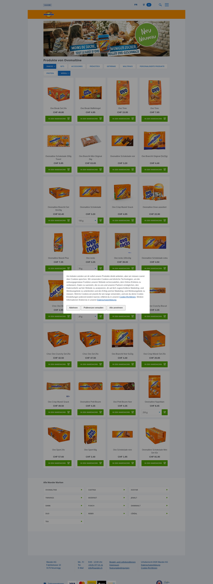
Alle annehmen (116, 308)
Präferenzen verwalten (93, 308)
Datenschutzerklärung (106, 300)
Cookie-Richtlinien (127, 297)
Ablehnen (73, 308)
